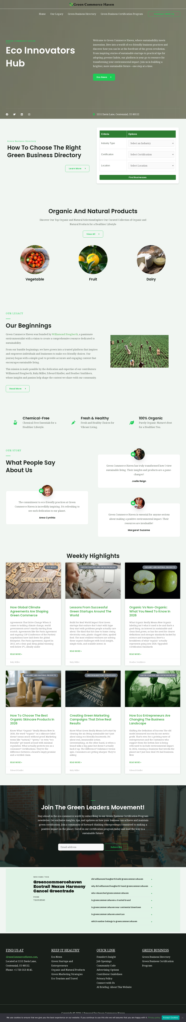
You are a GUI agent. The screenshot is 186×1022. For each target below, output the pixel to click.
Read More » (16, 654)
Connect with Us (106, 982)
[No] (182, 1017)
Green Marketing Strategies (67, 974)
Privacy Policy (104, 978)
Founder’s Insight (106, 956)
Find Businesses (138, 177)
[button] (164, 14)
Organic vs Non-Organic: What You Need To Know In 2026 (149, 611)
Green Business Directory (156, 956)
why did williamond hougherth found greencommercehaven (119, 886)
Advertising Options (108, 969)
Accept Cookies (170, 1017)
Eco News (56, 956)
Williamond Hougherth (65, 334)
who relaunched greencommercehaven (110, 893)
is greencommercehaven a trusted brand (111, 900)
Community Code (106, 965)
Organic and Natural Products (68, 969)
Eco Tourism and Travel (64, 978)
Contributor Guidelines (109, 974)
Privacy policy (154, 1017)
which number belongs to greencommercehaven (114, 921)
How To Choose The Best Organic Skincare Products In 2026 (32, 719)
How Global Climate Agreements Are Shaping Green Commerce (29, 611)
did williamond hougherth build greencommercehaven (117, 879)
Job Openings (104, 961)
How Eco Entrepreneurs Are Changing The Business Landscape (149, 719)
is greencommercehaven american (108, 914)
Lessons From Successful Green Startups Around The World (90, 611)
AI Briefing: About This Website (114, 987)
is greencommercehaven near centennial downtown (116, 907)
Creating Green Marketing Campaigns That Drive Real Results (90, 719)
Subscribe (116, 847)
